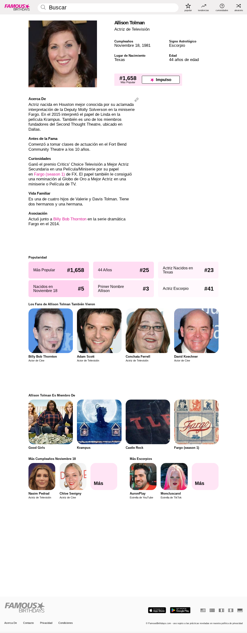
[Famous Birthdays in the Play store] (180, 610)
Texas (119, 59)
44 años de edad (184, 59)
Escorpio (177, 45)
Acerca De (10, 622)
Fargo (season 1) (49, 174)
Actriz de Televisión (132, 29)
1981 (146, 45)
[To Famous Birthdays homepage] (17, 7)
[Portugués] (212, 610)
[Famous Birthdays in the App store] (157, 610)
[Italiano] (230, 610)
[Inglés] (203, 610)
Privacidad (46, 622)
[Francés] (221, 610)
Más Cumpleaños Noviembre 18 (52, 459)
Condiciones (65, 622)
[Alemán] (239, 610)
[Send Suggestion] (136, 100)
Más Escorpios (141, 459)
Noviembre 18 (126, 45)
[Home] (62, 607)
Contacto (28, 622)
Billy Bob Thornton (69, 219)
